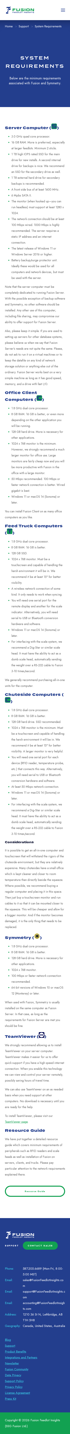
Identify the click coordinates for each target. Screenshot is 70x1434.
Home (9, 26)
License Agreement (17, 1393)
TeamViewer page (16, 1122)
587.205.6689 (32, 1268)
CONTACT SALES (40, 1245)
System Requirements (48, 26)
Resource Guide (35, 1191)
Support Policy (14, 1381)
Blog (8, 1340)
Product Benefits (15, 1351)
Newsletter (12, 1363)
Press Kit (10, 1399)
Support (24, 26)
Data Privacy (13, 1375)
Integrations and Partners (21, 1357)
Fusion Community (16, 1369)
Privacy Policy (13, 1387)
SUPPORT (12, 1245)
